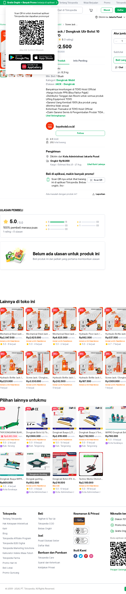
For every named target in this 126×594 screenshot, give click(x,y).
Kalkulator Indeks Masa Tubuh (18, 553)
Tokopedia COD (46, 523)
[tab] (80, 60)
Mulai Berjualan (91, 2)
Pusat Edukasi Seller (48, 540)
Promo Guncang (11, 572)
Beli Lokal (8, 567)
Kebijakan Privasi (46, 567)
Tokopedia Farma (11, 558)
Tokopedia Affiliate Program (17, 538)
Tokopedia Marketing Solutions (18, 548)
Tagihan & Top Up (46, 518)
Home (3, 24)
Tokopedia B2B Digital (14, 543)
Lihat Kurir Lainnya (96, 164)
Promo (107, 2)
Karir (5, 528)
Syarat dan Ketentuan (49, 562)
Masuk (107, 10)
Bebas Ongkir (45, 528)
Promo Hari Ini (10, 563)
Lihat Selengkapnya (55, 116)
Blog (5, 533)
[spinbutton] (122, 41)
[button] (110, 17)
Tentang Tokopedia (68, 2)
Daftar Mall (44, 545)
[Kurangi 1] (116, 41)
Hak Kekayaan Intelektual (15, 523)
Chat (121, 67)
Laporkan (100, 194)
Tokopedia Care (46, 557)
